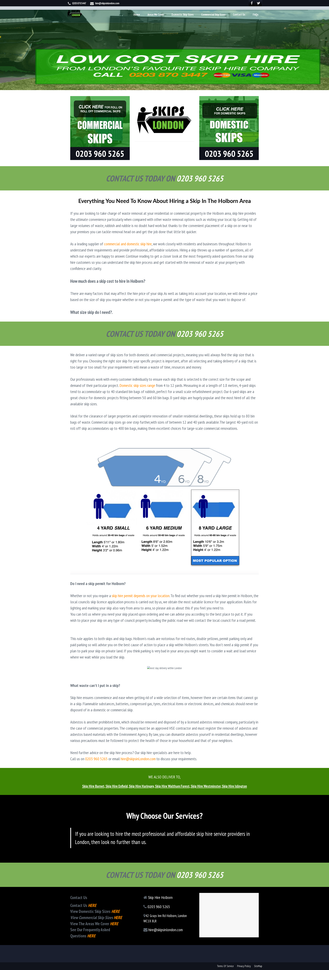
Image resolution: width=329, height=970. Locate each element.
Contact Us (239, 14)
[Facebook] (251, 3)
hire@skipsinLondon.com (138, 758)
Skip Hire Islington (234, 786)
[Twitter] (258, 3)
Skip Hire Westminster (206, 786)
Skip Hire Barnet (93, 786)
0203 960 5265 (96, 758)
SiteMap (258, 966)
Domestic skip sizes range (137, 385)
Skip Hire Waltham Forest (172, 786)
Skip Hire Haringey (141, 786)
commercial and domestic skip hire (128, 244)
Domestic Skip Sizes (183, 14)
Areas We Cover (156, 14)
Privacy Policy (244, 966)
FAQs (255, 14)
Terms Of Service (225, 966)
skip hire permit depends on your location (140, 595)
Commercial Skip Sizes (213, 14)
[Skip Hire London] (75, 12)
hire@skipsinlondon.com (107, 3)
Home (136, 14)
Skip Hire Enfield (117, 786)
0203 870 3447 (79, 3)
